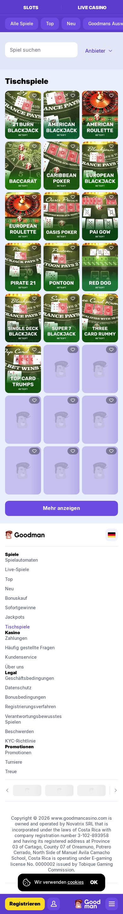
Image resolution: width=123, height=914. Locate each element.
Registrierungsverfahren (30, 706)
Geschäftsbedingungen (29, 678)
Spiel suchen (25, 50)
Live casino (92, 7)
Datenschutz (18, 687)
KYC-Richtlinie (20, 740)
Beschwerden (19, 731)
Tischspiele (17, 626)
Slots (30, 7)
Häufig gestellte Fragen (30, 647)
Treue (11, 771)
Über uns (14, 666)
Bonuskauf (16, 598)
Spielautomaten (21, 560)
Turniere (13, 762)
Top (9, 579)
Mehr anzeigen (61, 508)
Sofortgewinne (20, 607)
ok (94, 882)
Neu (9, 588)
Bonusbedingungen (25, 697)
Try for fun (23, 115)
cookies (75, 882)
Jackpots (15, 617)
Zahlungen (16, 638)
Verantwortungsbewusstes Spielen (30, 719)
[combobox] (99, 50)
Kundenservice (21, 657)
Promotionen (18, 752)
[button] (99, 50)
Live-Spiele (17, 569)
